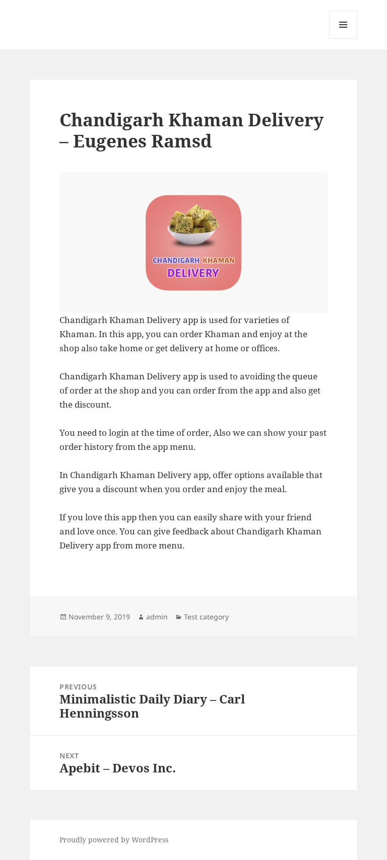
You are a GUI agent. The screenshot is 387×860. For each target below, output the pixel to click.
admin (157, 616)
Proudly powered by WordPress (113, 839)
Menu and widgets (343, 38)
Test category (206, 616)
